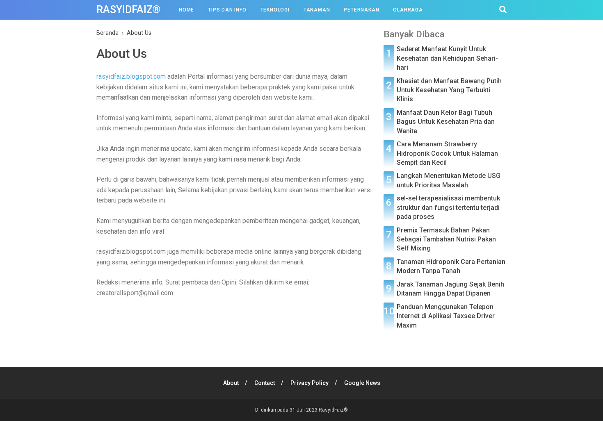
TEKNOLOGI (275, 10)
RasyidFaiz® (128, 10)
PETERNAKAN (361, 10)
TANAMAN (317, 10)
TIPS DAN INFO (227, 10)
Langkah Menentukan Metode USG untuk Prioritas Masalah (448, 180)
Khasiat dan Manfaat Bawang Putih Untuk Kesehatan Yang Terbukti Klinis (449, 90)
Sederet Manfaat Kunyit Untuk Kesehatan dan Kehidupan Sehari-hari (447, 58)
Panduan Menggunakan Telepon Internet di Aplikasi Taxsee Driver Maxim (446, 316)
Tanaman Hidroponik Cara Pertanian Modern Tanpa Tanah (451, 266)
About (231, 383)
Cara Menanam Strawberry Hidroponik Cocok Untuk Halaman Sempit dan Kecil (447, 153)
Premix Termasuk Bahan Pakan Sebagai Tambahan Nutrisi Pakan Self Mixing (446, 239)
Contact (264, 383)
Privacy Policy (309, 383)
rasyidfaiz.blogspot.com (131, 76)
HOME (186, 10)
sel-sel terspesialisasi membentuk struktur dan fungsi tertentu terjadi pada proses (448, 207)
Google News (362, 383)
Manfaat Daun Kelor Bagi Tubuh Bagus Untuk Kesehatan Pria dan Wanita (446, 122)
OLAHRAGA (408, 10)
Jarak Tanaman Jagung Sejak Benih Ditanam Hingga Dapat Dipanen (450, 288)
